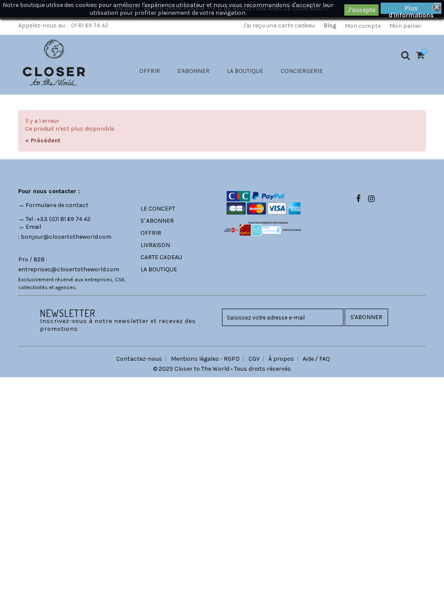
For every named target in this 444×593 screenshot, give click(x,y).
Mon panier (405, 26)
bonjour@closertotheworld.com (66, 236)
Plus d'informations (411, 9)
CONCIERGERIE (302, 71)
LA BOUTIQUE (245, 71)
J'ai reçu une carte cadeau (279, 25)
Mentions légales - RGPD (205, 358)
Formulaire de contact (57, 205)
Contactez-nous (139, 358)
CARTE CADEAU (161, 257)
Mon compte (363, 26)
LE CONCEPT (157, 208)
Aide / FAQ (316, 358)
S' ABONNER (157, 220)
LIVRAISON (155, 245)
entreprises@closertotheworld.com (68, 269)
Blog (329, 25)
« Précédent (42, 140)
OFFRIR (149, 71)
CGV (254, 358)
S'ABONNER (193, 71)
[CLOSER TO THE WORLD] (53, 62)
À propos (281, 358)
